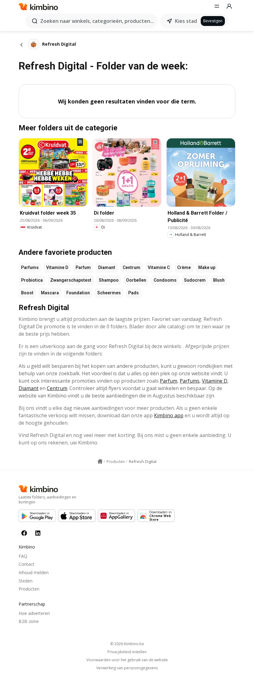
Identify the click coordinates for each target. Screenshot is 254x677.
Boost (27, 292)
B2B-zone (29, 621)
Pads (133, 292)
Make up (206, 267)
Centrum (131, 267)
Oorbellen (136, 280)
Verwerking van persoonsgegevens (127, 668)
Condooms (165, 280)
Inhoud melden (34, 572)
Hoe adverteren (34, 613)
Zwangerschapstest (70, 280)
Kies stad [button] (186, 21)
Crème (184, 267)
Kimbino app (168, 415)
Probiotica (32, 280)
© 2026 (127, 643)
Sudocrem (195, 280)
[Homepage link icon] (100, 461)
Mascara (50, 292)
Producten (29, 589)
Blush (219, 280)
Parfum (83, 267)
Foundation (78, 292)
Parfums (30, 267)
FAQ (23, 556)
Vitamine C (159, 267)
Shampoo (109, 280)
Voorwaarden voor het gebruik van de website (127, 660)
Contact (26, 564)
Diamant (106, 267)
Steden (26, 581)
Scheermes (109, 292)
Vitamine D (57, 267)
